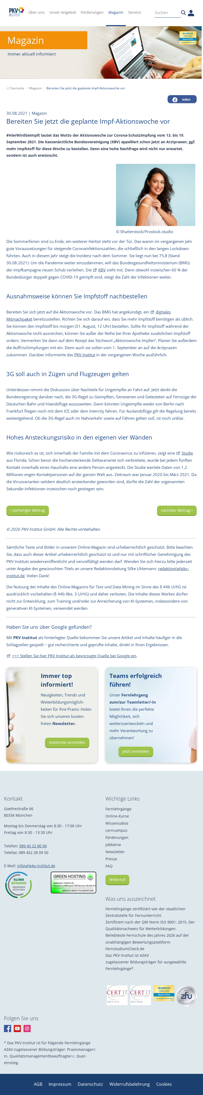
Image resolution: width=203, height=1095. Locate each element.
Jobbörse (113, 844)
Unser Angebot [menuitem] (62, 12)
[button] (182, 99)
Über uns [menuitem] (36, 12)
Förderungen (116, 837)
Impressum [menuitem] (60, 1084)
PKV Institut (84, 354)
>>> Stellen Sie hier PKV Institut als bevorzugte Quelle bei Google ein (74, 655)
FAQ (109, 865)
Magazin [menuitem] (115, 12)
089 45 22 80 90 (33, 845)
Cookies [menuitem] (164, 1084)
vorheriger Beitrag (28, 510)
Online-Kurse (117, 816)
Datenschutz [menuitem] (91, 1084)
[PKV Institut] (16, 11)
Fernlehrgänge (118, 808)
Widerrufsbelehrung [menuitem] (130, 1084)
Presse (111, 858)
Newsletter (115, 851)
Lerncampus (116, 830)
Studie (187, 453)
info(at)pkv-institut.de (36, 865)
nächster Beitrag (176, 510)
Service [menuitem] (134, 12)
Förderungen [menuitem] (92, 12)
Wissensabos (116, 823)
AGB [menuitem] (38, 1084)
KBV (102, 269)
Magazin (35, 88)
